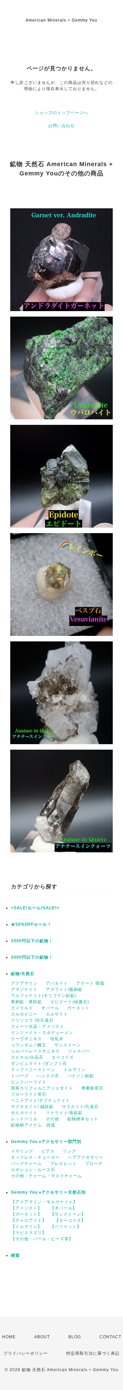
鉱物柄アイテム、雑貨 (33, 1125)
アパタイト (57, 983)
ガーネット (78, 1008)
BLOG (74, 1336)
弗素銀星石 (92, 1088)
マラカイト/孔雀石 (80, 1106)
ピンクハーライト (28, 1082)
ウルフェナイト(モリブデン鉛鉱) (44, 995)
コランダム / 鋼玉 (28, 1045)
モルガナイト (24, 1112)
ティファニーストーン (33, 1069)
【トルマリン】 (26, 1226)
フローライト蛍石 (28, 1094)
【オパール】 (63, 1208)
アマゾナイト (24, 989)
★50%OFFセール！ (31, 924)
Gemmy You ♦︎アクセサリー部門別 (46, 1141)
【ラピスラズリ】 (28, 1232)
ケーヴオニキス (26, 1038)
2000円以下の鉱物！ (32, 957)
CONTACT (110, 1336)
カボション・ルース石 (33, 1169)
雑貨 (15, 1255)
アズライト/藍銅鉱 (64, 989)
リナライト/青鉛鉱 (64, 1112)
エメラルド (22, 1008)
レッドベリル (24, 1119)
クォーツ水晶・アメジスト (37, 1026)
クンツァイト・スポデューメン (42, 1032)
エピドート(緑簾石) (69, 1001)
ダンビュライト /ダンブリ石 (39, 1063)
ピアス (48, 1151)
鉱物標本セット (82, 1119)
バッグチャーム (26, 1163)
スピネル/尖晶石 (27, 1057)
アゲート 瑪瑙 (90, 983)
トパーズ (20, 1075)
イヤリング (22, 1151)
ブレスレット (63, 1163)
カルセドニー (24, 1014)
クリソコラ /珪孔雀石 (32, 1020)
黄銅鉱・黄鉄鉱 (26, 1001)
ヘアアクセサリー (86, 1157)
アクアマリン (24, 983)
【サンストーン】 (68, 1214)
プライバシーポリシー (25, 1353)
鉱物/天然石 (23, 973)
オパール (50, 1008)
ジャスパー (79, 1051)
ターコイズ (63, 1057)
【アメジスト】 (26, 1208)
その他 (52, 1119)
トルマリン (75, 1069)
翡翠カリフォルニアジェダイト (42, 1088)
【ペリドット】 (65, 1226)
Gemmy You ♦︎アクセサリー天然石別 (48, 1192)
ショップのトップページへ (61, 112)
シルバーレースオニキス (35, 1051)
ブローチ (94, 1163)
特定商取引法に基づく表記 (93, 1353)
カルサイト (57, 1014)
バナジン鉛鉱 (80, 1075)
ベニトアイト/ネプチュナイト (40, 1100)
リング (69, 1151)
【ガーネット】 (26, 1214)
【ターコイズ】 (70, 1220)
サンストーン (67, 1045)
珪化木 (57, 1038)
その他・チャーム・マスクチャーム (46, 1175)
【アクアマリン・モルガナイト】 (44, 1202)
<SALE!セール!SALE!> (35, 908)
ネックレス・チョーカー (35, 1157)
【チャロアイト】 (28, 1220)
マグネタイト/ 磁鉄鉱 (32, 1106)
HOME (9, 1336)
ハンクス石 (48, 1075)
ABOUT (42, 1336)
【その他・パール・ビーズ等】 (42, 1239)
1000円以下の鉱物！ (32, 940)
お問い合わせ (61, 125)
